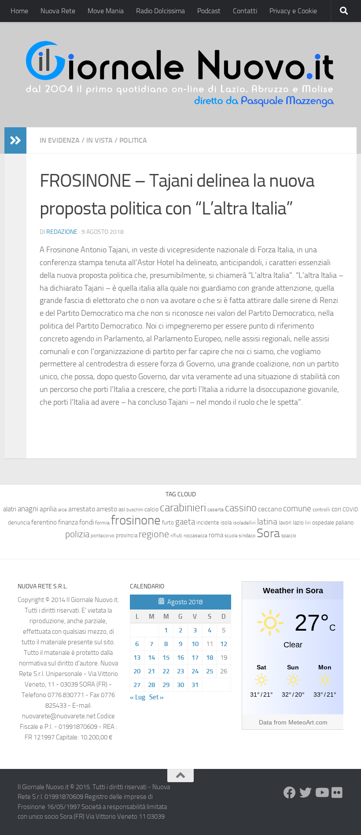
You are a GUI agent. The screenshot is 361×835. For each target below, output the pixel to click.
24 (195, 671)
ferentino (44, 522)
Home (19, 11)
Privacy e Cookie (293, 11)
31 (195, 685)
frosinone (136, 520)
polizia (77, 534)
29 (165, 685)
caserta (215, 509)
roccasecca (195, 535)
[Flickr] (337, 793)
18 (209, 657)
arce (62, 510)
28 (151, 685)
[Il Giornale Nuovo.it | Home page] (180, 75)
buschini (134, 510)
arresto (106, 509)
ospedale (323, 522)
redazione (61, 232)
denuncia (19, 522)
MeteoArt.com (308, 722)
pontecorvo (102, 535)
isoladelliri (244, 523)
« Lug (137, 697)
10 (195, 644)
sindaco (247, 535)
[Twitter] (305, 793)
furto (168, 522)
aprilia (48, 509)
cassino (241, 508)
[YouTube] (321, 793)
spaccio (288, 536)
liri (308, 522)
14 (151, 657)
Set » (156, 697)
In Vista (99, 140)
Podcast (209, 11)
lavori (285, 522)
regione (154, 534)
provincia (126, 535)
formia (102, 523)
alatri (9, 509)
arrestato (81, 509)
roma (216, 535)
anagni (28, 508)
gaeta (185, 522)
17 (195, 657)
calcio (151, 509)
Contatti (245, 11)
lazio (298, 522)
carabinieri (183, 507)
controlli (321, 509)
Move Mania (106, 11)
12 (223, 644)
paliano (344, 522)
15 (165, 657)
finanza (68, 522)
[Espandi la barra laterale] (15, 140)
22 (165, 671)
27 (136, 685)
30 (180, 685)
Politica (133, 140)
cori (336, 509)
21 (151, 671)
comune (297, 509)
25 (209, 671)
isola (226, 522)
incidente (207, 522)
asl (121, 509)
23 (180, 671)
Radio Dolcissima (160, 11)
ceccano (270, 509)
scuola (231, 536)
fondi (86, 522)
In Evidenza (60, 140)
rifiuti (176, 535)
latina (267, 521)
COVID (350, 509)
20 (136, 671)
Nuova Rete (58, 11)
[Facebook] (290, 793)
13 (136, 657)
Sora (268, 533)
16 (180, 657)
